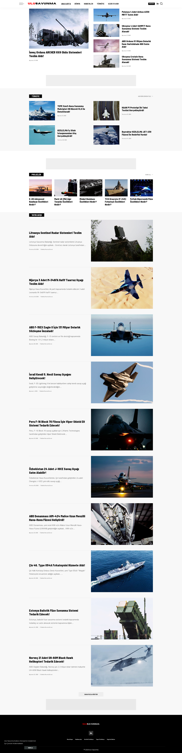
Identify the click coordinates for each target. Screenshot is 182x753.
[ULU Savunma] (42, 3)
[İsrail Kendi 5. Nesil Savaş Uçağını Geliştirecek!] (122, 382)
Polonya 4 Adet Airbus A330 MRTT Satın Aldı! (135, 13)
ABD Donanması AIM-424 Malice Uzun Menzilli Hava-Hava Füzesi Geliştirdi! (57, 518)
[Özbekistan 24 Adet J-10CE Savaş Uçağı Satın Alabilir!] (122, 477)
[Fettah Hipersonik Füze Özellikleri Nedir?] (141, 187)
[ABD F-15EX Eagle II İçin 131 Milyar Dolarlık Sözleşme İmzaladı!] (122, 335)
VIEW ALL (148, 174)
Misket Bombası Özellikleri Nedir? (88, 200)
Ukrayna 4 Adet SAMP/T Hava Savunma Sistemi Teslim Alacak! (136, 29)
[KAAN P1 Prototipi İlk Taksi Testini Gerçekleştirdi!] (106, 110)
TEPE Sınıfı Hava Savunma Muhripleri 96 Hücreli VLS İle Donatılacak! (71, 109)
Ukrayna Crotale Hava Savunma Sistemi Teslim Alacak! (134, 59)
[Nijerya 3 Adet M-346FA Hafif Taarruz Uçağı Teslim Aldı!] (122, 288)
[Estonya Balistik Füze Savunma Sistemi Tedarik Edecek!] (122, 618)
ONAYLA (30, 748)
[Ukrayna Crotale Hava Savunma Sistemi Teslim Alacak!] (106, 61)
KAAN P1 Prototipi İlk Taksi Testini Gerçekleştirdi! (135, 109)
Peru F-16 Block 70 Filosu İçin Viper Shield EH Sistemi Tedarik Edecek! (57, 423)
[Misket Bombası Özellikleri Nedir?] (91, 187)
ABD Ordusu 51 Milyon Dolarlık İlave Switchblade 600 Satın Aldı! (136, 44)
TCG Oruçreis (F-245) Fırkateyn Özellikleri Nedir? (115, 202)
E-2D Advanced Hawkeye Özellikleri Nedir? (38, 202)
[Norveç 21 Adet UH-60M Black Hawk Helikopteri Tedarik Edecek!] (122, 666)
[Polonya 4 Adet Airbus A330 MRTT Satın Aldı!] (106, 15)
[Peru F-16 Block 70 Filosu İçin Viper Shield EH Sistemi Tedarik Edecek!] (122, 430)
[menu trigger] (23, 3)
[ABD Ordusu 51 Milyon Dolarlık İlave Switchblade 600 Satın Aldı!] (106, 45)
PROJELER (36, 174)
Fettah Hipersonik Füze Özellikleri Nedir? (141, 200)
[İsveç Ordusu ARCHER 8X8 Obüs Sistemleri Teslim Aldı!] (59, 29)
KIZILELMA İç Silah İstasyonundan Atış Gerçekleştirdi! (66, 133)
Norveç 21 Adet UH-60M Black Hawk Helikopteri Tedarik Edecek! (51, 659)
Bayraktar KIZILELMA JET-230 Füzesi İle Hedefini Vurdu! (136, 133)
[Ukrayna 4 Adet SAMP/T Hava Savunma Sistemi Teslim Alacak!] (106, 30)
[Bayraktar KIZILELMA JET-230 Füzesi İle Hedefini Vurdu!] (106, 135)
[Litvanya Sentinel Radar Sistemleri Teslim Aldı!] (122, 241)
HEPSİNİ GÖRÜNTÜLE (144, 96)
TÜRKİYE (35, 96)
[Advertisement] (91, 80)
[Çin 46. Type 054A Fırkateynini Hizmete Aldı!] (122, 571)
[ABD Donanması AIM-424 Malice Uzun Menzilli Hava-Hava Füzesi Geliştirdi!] (122, 524)
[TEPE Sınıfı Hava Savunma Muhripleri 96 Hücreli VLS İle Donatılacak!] (42, 110)
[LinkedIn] (158, 4)
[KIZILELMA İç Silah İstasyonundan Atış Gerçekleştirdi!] (42, 135)
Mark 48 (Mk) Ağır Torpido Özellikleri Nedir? (63, 202)
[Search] (161, 3)
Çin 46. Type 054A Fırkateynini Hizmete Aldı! (57, 565)
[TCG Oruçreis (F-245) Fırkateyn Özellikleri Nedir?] (116, 187)
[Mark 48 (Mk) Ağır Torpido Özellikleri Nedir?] (65, 187)
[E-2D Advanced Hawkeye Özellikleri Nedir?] (40, 187)
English (151, 3)
